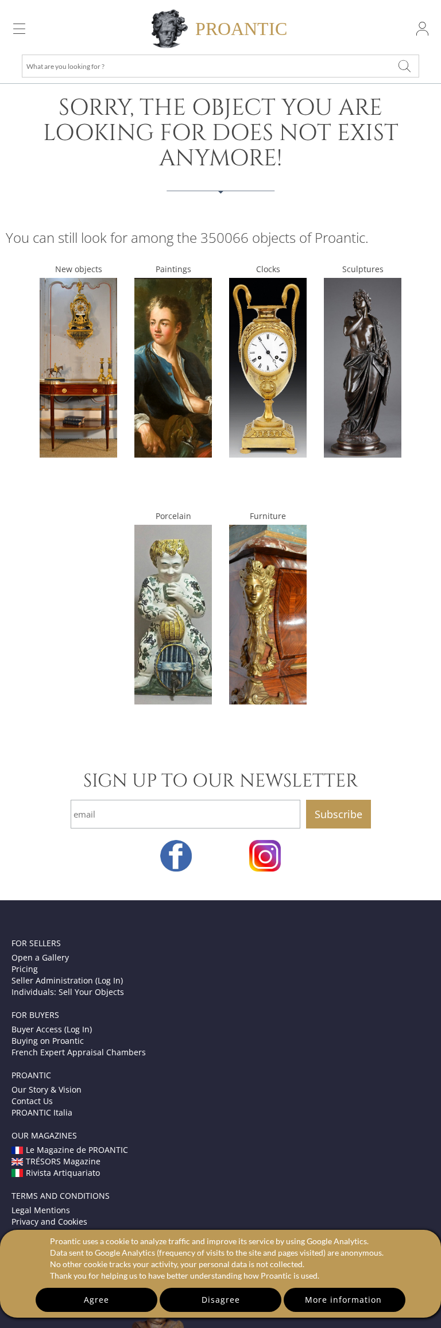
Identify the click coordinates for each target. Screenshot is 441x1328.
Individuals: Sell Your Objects (67, 991)
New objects (78, 269)
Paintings (173, 269)
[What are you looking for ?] (404, 66)
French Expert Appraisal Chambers (78, 1052)
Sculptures (363, 269)
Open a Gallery (40, 957)
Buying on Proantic (47, 1040)
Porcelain (173, 515)
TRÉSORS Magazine (63, 1161)
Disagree (221, 1299)
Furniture (268, 515)
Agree (96, 1299)
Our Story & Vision (46, 1089)
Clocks (268, 269)
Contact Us (32, 1100)
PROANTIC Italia (41, 1112)
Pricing (24, 968)
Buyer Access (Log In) (51, 1029)
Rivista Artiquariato (63, 1172)
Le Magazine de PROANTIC (77, 1149)
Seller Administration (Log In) (67, 980)
